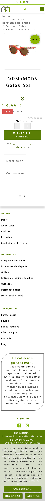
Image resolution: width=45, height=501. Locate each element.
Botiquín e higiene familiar (17, 278)
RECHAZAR (12, 496)
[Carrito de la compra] (24, 2)
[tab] (15, 161)
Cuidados (6, 284)
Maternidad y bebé (12, 295)
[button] (42, 9)
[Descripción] (22, 99)
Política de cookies (15, 481)
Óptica (5, 272)
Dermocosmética (10, 289)
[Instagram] (27, 426)
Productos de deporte (14, 266)
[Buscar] (17, 2)
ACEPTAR (33, 496)
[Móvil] (24, 8)
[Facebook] (19, 426)
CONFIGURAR (22, 489)
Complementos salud (13, 260)
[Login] (27, 2)
